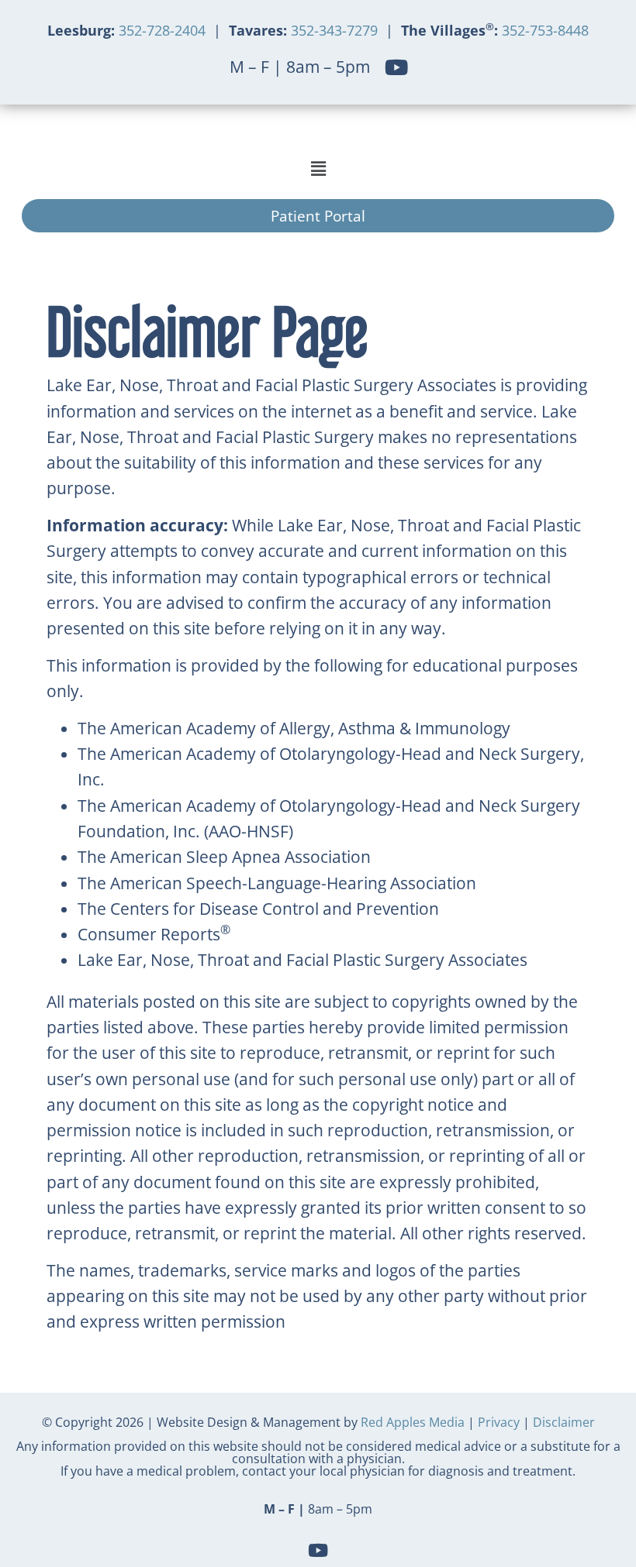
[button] (318, 168)
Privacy (499, 1422)
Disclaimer (564, 1422)
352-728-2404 (164, 30)
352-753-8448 (543, 30)
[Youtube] (395, 67)
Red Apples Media (413, 1422)
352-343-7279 (334, 30)
